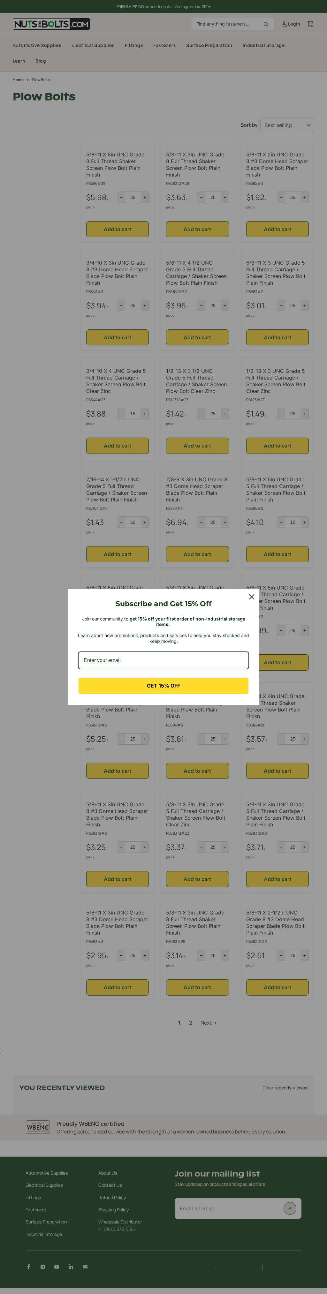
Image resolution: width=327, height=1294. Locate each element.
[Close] (251, 597)
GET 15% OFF (163, 685)
